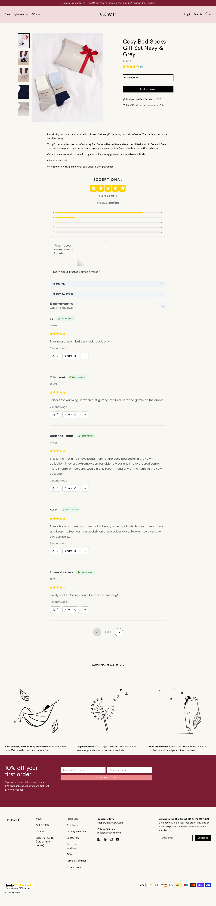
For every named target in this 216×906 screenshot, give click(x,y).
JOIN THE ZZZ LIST (106, 777)
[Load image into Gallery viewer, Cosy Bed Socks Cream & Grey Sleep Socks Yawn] (24, 75)
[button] (197, 14)
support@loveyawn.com (110, 822)
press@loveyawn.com (109, 832)
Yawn (18, 892)
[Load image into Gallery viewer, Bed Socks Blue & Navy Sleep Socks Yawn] (24, 58)
